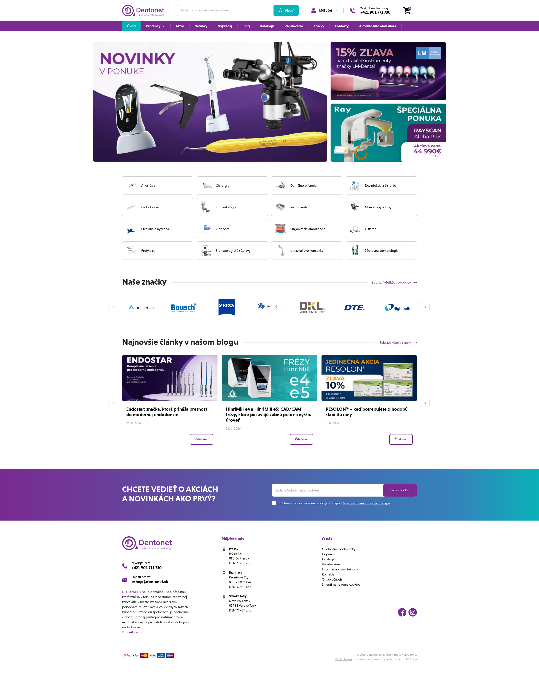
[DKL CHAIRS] (312, 307)
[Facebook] (402, 612)
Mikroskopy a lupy (378, 207)
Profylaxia (148, 251)
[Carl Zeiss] (226, 307)
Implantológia (226, 207)
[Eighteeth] (397, 307)
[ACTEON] (141, 307)
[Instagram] (412, 612)
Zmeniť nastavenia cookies (341, 584)
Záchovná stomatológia (382, 251)
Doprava (328, 554)
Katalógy (328, 559)
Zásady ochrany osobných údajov (366, 503)
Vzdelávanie (331, 564)
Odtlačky (222, 229)
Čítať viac (201, 439)
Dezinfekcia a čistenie (380, 186)
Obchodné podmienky (338, 549)
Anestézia (148, 186)
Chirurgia (222, 186)
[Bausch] (184, 307)
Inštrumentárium (302, 207)
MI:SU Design (343, 659)
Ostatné (370, 229)
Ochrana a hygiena (155, 229)
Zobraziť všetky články (396, 343)
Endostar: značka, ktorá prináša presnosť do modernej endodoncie (166, 411)
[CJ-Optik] (269, 307)
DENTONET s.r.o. (134, 592)
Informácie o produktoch (340, 569)
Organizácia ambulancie (308, 229)
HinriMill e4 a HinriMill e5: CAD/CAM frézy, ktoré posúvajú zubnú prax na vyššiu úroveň (268, 414)
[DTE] (355, 307)
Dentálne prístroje (303, 186)
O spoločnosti (332, 579)
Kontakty (328, 574)
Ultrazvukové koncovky (306, 251)
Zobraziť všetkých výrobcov (392, 282)
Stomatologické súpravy (233, 251)
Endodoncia (150, 207)
